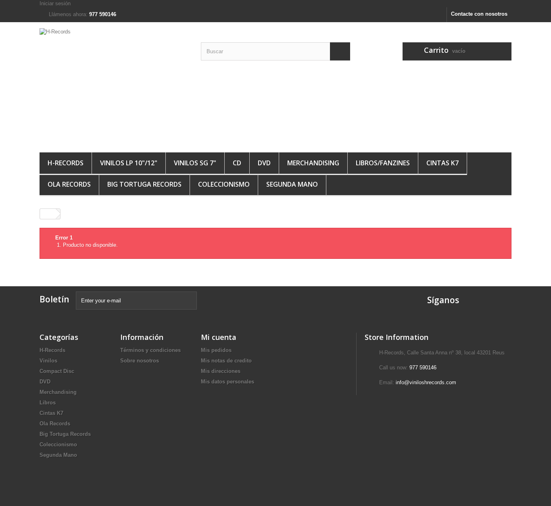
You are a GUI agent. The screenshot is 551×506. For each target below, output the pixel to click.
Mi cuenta (218, 337)
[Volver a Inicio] (48, 214)
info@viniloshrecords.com (426, 382)
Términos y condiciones (150, 350)
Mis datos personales (227, 382)
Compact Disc (57, 371)
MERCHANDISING (313, 162)
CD (237, 162)
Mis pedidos (216, 350)
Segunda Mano (292, 184)
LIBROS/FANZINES (383, 162)
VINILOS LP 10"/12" (128, 162)
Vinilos (48, 361)
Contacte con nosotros (479, 14)
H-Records (65, 162)
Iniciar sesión (55, 3)
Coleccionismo (224, 184)
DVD (264, 162)
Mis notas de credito (226, 361)
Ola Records (69, 184)
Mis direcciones (220, 371)
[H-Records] (114, 85)
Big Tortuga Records (144, 184)
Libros (48, 403)
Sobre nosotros (139, 361)
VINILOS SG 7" (195, 162)
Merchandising (58, 392)
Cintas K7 (442, 162)
